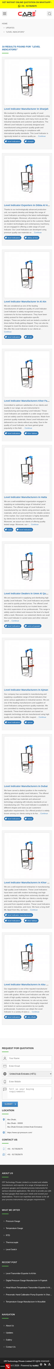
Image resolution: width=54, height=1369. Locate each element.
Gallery (9, 1340)
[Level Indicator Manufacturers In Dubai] (27, 759)
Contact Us (11, 1347)
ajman (30, 722)
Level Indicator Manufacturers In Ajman (26, 690)
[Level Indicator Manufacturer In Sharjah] (27, 82)
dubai (30, 819)
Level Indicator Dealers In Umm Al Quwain (27, 593)
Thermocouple (12, 1242)
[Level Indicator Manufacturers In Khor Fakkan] (27, 856)
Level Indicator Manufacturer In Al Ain (25, 301)
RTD (8, 1235)
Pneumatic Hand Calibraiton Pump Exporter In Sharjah (29, 1294)
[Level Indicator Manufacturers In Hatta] (27, 470)
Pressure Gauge (13, 1221)
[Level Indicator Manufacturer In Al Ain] (27, 275)
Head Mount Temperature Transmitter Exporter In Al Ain (29, 1287)
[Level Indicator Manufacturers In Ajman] (27, 663)
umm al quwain (34, 626)
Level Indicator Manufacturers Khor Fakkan (28, 401)
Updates (10, 28)
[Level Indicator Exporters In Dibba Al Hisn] (27, 178)
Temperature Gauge (14, 1228)
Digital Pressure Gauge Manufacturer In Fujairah (26, 1280)
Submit (9, 1104)
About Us (10, 1325)
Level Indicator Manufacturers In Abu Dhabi (28, 984)
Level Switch (11, 1249)
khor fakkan (32, 433)
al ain (30, 337)
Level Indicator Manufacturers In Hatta (25, 497)
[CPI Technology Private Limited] (27, 13)
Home (4, 24)
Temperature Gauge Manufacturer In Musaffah (25, 1302)
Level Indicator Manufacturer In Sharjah (26, 109)
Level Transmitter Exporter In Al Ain (21, 1273)
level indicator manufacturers (20, 915)
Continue (42, 136)
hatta (10, 530)
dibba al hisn (33, 238)
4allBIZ (36, 1366)
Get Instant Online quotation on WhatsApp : (27, 4)
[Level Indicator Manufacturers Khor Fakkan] (27, 374)
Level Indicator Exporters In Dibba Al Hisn (27, 205)
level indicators (14, 141)
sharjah (31, 141)
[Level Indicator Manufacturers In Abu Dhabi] (27, 958)
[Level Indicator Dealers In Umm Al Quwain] (27, 567)
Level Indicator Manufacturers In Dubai (26, 786)
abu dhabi (32, 1017)
